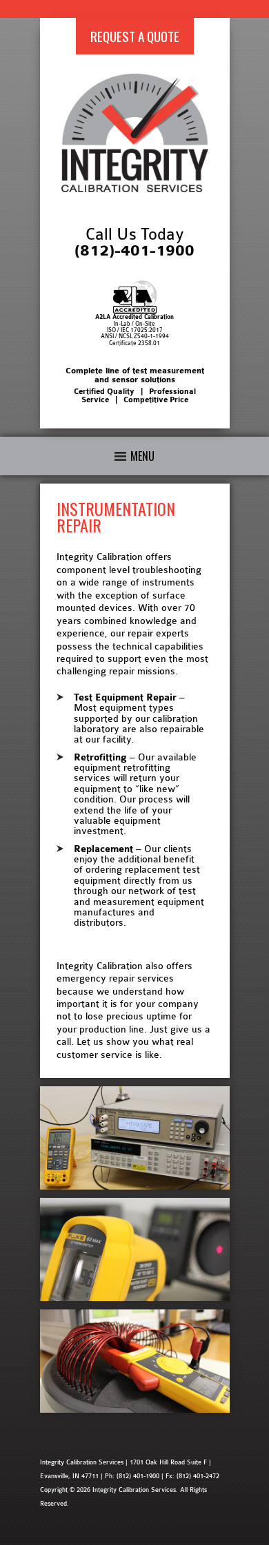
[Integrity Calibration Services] (134, 189)
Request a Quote (134, 36)
